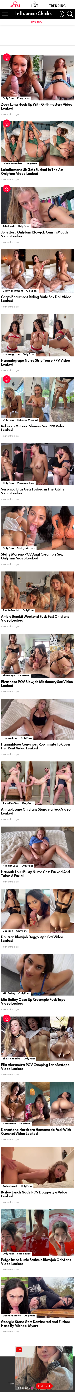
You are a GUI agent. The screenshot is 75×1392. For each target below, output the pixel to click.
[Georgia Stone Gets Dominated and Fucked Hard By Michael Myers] (37, 1297)
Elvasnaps (8, 675)
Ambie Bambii (10, 610)
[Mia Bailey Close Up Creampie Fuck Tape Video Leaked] (37, 975)
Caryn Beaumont (12, 291)
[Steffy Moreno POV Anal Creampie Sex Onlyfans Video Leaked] (37, 528)
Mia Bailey (8, 993)
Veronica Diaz (25, 483)
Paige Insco (24, 1254)
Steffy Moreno (26, 548)
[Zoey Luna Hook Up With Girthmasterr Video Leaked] (37, 77)
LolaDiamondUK (12, 163)
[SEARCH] (70, 14)
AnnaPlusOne (10, 803)
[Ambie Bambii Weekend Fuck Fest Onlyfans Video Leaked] (37, 592)
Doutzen (7, 931)
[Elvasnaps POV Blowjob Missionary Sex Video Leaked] (37, 656)
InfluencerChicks (33, 13)
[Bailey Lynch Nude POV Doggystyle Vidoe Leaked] (37, 1167)
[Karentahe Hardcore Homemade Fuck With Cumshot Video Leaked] (37, 1104)
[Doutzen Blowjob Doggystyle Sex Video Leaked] (37, 911)
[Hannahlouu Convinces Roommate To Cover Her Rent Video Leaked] (37, 719)
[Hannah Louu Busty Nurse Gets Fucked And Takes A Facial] (37, 847)
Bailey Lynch (10, 1186)
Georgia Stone (11, 1315)
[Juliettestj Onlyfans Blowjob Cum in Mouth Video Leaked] (37, 207)
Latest (14, 6)
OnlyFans (8, 98)
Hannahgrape (11, 354)
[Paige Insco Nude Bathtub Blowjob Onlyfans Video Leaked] (37, 1232)
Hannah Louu (10, 866)
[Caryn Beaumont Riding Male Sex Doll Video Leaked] (37, 271)
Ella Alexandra (11, 1059)
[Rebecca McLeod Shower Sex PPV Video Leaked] (37, 399)
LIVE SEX (36, 22)
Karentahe (9, 1123)
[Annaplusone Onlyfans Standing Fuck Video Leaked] (37, 783)
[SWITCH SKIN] (62, 14)
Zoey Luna (23, 98)
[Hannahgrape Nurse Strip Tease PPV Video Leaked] (37, 335)
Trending (57, 6)
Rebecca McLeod (27, 420)
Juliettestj (8, 226)
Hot (34, 6)
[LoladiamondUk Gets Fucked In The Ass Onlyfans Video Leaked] (37, 143)
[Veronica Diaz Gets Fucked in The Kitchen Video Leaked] (37, 464)
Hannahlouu (9, 738)
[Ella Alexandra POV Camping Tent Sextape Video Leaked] (37, 1039)
